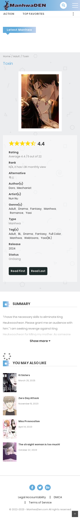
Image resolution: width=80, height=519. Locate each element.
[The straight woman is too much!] (10, 452)
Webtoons (31, 238)
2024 (12, 248)
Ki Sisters (24, 375)
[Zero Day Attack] (10, 406)
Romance (16, 213)
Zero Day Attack (28, 398)
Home (6, 56)
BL (19, 234)
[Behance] (48, 487)
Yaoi (29, 213)
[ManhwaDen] (25, 5)
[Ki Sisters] (10, 382)
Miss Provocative (29, 421)
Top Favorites (33, 14)
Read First (18, 271)
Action (8, 14)
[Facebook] (32, 487)
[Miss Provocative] (10, 429)
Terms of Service (40, 502)
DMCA (58, 497)
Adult (16, 56)
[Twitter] (40, 487)
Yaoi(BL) (46, 238)
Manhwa (50, 209)
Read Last (38, 271)
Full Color (55, 234)
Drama (23, 209)
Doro (12, 188)
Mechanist (24, 188)
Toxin (26, 56)
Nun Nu (13, 198)
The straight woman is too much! (39, 444)
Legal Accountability (32, 497)
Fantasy (36, 209)
